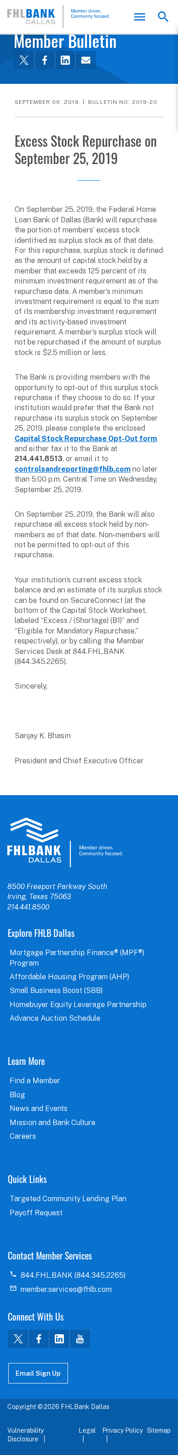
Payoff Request (36, 1212)
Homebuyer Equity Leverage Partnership (78, 1004)
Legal (87, 1430)
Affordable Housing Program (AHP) (69, 976)
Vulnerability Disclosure (25, 1435)
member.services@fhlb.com (66, 1289)
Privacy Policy (122, 1430)
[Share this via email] (85, 60)
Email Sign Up (38, 1373)
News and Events (39, 1108)
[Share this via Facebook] (44, 60)
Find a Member (35, 1080)
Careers (23, 1136)
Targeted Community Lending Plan (68, 1198)
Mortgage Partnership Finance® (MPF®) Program (77, 957)
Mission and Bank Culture (52, 1122)
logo (65, 842)
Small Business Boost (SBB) (56, 990)
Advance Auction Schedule (55, 1018)
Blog (17, 1094)
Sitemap (159, 1430)
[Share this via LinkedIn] (65, 60)
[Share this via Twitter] (24, 60)
